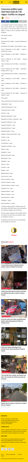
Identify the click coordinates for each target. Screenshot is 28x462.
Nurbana (7, 17)
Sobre (2, 454)
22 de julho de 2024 (16, 17)
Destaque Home (8, 6)
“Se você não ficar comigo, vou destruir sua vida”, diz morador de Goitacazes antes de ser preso (13, 377)
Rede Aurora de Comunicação (17, 458)
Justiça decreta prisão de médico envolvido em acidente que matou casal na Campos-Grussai (13, 293)
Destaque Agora (6, 262)
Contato (2, 455)
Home (2, 6)
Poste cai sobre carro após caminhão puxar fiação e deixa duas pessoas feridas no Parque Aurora (13, 321)
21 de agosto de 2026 (6, 296)
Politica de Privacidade (10, 454)
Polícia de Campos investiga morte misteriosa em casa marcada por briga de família (13, 349)
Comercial (20, 454)
